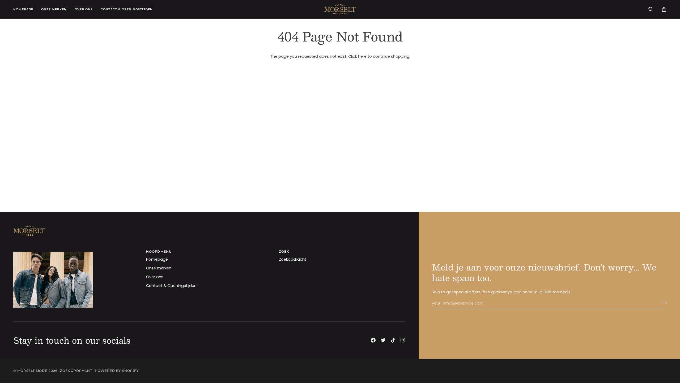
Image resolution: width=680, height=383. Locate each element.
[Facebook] (373, 340)
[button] (54, 9)
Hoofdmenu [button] (159, 251)
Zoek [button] (284, 251)
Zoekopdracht (292, 259)
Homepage (157, 259)
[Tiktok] (393, 340)
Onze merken (158, 268)
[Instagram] (403, 340)
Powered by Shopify (117, 371)
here (362, 56)
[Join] (662, 302)
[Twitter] (383, 340)
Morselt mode (32, 371)
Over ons (154, 277)
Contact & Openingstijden (171, 285)
